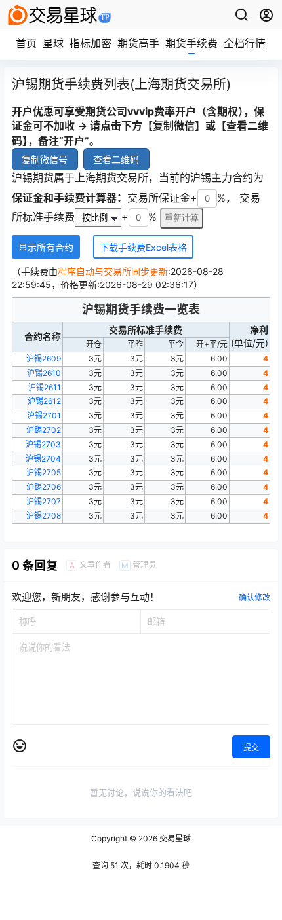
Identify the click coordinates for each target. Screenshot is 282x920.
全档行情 (245, 43)
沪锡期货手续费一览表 (141, 309)
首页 (26, 43)
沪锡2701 (44, 415)
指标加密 (90, 43)
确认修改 (254, 597)
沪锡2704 (43, 459)
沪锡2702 (43, 430)
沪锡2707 (43, 501)
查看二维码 (116, 159)
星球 (53, 43)
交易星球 (174, 838)
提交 (251, 747)
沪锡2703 (43, 444)
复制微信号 (45, 159)
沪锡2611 (44, 387)
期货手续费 (191, 43)
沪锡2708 (43, 516)
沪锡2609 (43, 358)
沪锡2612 (44, 401)
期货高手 (138, 43)
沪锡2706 (43, 487)
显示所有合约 (45, 247)
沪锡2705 (43, 472)
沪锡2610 (44, 373)
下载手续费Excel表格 (143, 247)
